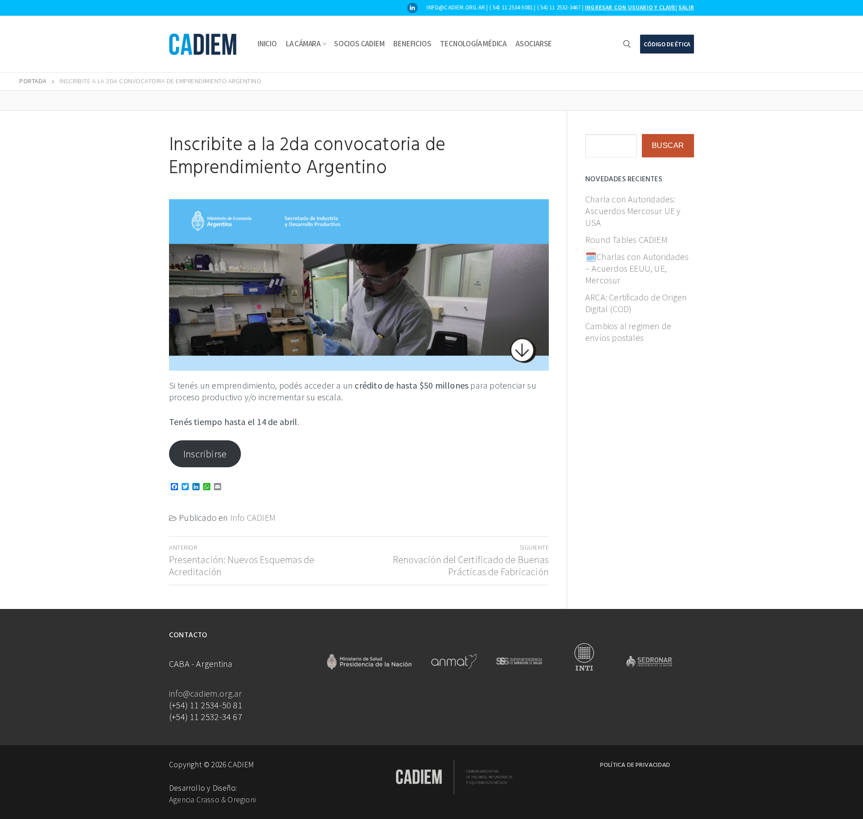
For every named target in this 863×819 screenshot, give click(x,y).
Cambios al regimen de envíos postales (628, 331)
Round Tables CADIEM (626, 239)
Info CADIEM (253, 517)
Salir (686, 7)
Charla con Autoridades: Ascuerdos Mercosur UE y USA (633, 210)
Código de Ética (667, 44)
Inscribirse (205, 454)
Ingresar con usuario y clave (630, 7)
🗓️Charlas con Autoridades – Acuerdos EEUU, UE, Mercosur (637, 268)
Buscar (668, 145)
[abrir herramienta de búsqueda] (627, 44)
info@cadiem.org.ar (205, 693)
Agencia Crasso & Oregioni (212, 800)
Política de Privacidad (635, 765)
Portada (33, 81)
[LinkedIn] (412, 8)
